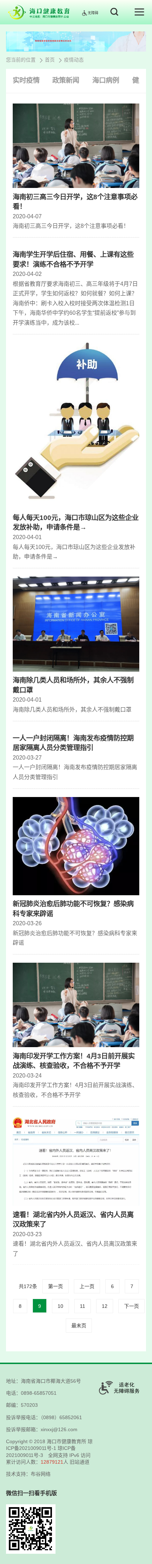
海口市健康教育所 (66, 1441)
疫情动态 (74, 60)
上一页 (87, 1286)
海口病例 (105, 80)
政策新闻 (65, 80)
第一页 (55, 1286)
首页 (50, 60)
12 (104, 1306)
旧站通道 (79, 1462)
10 (60, 1306)
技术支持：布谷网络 (28, 1474)
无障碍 (93, 13)
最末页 (78, 1325)
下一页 (131, 1306)
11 (82, 1306)
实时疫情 (26, 80)
